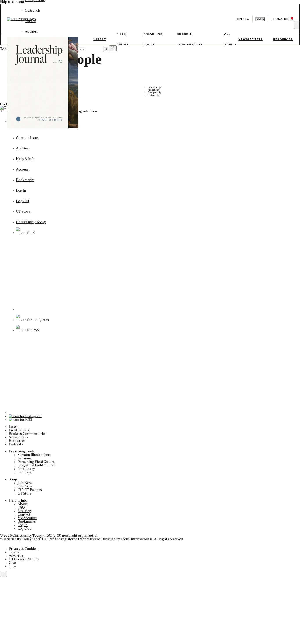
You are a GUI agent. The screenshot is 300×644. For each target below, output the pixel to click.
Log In (21, 190)
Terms (14, 552)
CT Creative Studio (24, 559)
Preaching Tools (22, 451)
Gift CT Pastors (30, 490)
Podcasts (16, 444)
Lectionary (26, 469)
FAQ (21, 507)
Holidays (25, 472)
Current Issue (27, 138)
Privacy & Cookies (23, 548)
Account (23, 169)
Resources (283, 39)
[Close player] (3, 574)
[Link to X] (25, 232)
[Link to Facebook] (52, 309)
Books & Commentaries (27, 433)
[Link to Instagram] (32, 320)
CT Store (23, 211)
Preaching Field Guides (36, 462)
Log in (260, 19)
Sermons (25, 458)
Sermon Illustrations (34, 455)
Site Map (24, 511)
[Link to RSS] (27, 330)
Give (12, 563)
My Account (27, 518)
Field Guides (19, 430)
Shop (13, 479)
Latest (99, 39)
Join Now (242, 19)
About (23, 504)
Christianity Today (31, 222)
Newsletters (250, 39)
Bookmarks (25, 180)
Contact (24, 514)
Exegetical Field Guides (36, 465)
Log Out (22, 201)
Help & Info (25, 159)
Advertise (16, 556)
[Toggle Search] (296, 25)
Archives (23, 148)
